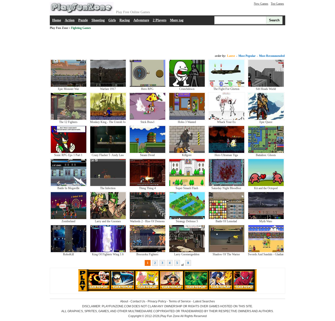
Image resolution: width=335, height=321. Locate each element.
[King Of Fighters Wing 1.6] (108, 252)
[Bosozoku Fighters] (147, 252)
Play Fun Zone (59, 28)
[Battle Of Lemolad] (226, 219)
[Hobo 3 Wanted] (187, 119)
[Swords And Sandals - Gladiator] (265, 252)
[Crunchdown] (187, 86)
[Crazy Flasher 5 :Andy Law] (108, 152)
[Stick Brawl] (147, 119)
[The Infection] (108, 185)
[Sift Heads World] (265, 86)
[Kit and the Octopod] (265, 185)
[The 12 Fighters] (68, 119)
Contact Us (137, 301)
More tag (176, 20)
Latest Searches (204, 301)
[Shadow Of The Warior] (226, 252)
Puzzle (83, 20)
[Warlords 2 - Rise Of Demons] (147, 219)
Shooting (98, 20)
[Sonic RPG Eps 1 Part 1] (68, 152)
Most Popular (247, 56)
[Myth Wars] (265, 219)
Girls (112, 20)
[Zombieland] (68, 219)
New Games (261, 3)
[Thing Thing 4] (147, 185)
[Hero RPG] (147, 86)
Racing (124, 20)
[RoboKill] (68, 252)
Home (56, 20)
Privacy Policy (157, 301)
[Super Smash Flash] (187, 185)
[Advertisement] (167, 42)
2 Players (159, 20)
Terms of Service (180, 301)
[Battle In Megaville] (68, 185)
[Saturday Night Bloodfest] (226, 185)
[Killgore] (187, 152)
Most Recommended (272, 56)
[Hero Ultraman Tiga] (226, 152)
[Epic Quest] (265, 119)
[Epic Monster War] (68, 86)
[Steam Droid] (147, 152)
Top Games (277, 3)
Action (70, 20)
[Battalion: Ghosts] (265, 152)
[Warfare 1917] (108, 86)
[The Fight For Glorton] (226, 86)
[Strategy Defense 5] (187, 219)
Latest (231, 56)
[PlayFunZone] (82, 13)
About (124, 301)
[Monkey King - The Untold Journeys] (108, 119)
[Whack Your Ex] (226, 119)
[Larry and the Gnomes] (108, 219)
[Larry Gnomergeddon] (187, 252)
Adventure (141, 20)
